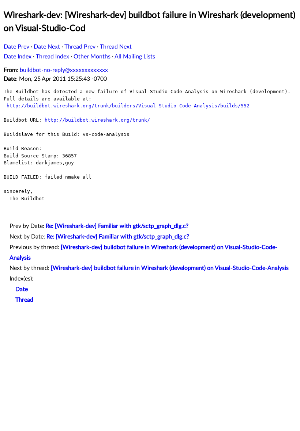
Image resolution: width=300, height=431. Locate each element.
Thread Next (116, 47)
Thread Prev (79, 47)
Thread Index (52, 57)
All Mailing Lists (135, 57)
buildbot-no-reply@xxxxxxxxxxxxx (64, 70)
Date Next (47, 47)
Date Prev (16, 47)
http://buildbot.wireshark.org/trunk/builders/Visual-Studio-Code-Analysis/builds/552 (128, 105)
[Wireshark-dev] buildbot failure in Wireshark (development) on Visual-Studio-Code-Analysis (170, 268)
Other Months (92, 57)
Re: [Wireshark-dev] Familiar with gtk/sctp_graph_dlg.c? (117, 226)
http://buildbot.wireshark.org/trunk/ (97, 120)
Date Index (17, 57)
